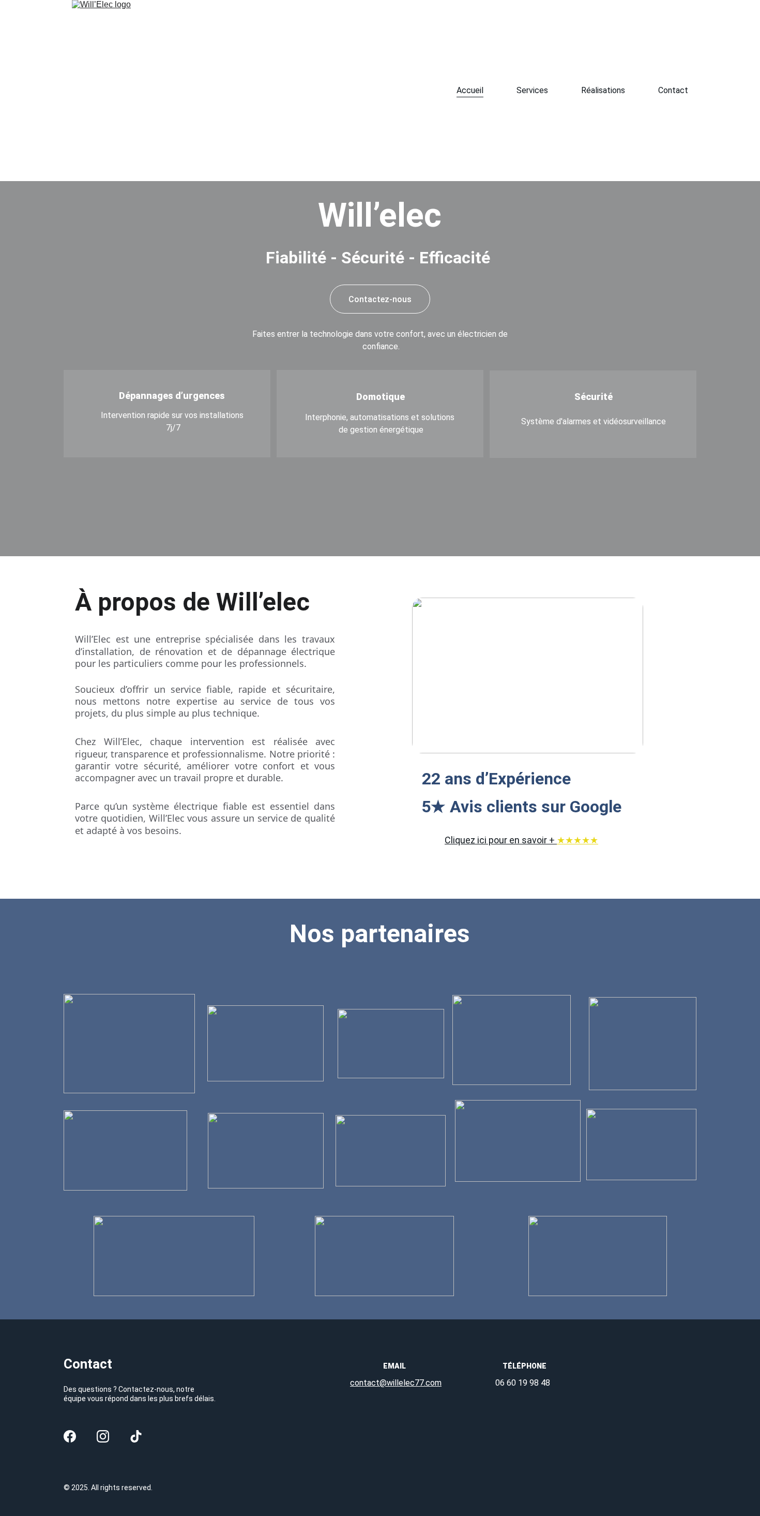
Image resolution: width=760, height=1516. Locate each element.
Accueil (470, 90)
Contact (673, 90)
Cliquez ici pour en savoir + (501, 840)
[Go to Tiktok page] (136, 1436)
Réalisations (603, 90)
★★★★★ (577, 840)
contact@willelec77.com (396, 1383)
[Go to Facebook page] (70, 1436)
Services (532, 90)
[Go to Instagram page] (103, 1436)
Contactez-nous (380, 299)
